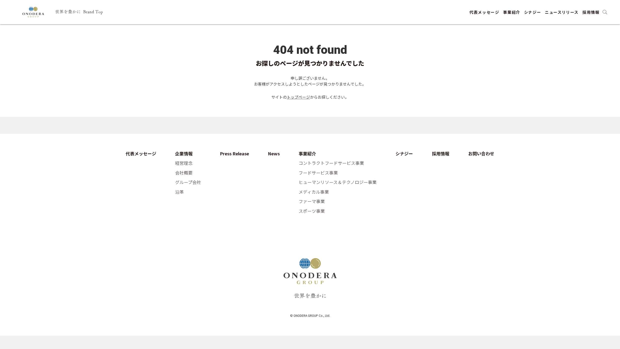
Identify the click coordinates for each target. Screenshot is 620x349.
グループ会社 (188, 182)
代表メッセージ (484, 12)
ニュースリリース (562, 12)
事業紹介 (511, 12)
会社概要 (184, 172)
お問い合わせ (481, 153)
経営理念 (184, 163)
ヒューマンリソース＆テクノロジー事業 (338, 182)
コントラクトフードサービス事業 (331, 163)
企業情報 (184, 153)
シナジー (532, 12)
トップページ (298, 97)
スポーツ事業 (312, 211)
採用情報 (590, 12)
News (274, 153)
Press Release (234, 153)
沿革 (179, 192)
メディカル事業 (314, 192)
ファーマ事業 (312, 201)
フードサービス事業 (318, 172)
